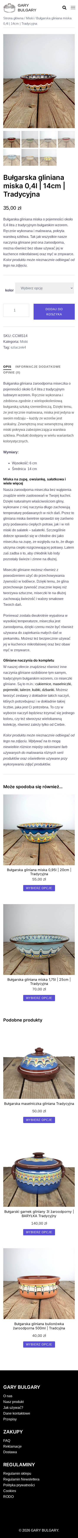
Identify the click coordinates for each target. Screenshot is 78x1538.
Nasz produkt (13, 1402)
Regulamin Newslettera (21, 1479)
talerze (25, 690)
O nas (7, 1396)
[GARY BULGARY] (9, 7)
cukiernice (43, 684)
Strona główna (13, 18)
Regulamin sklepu (17, 1473)
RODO (8, 1497)
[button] (64, 7)
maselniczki (62, 684)
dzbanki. (48, 690)
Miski (30, 18)
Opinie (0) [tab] (11, 372)
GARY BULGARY (27, 7)
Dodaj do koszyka (54, 311)
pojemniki (10, 690)
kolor (9, 290)
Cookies (9, 1491)
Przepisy (10, 1419)
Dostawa (10, 1452)
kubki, (36, 690)
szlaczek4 (18, 347)
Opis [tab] (7, 366)
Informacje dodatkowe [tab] (38, 366)
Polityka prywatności (19, 1485)
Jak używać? (13, 1407)
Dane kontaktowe (16, 1413)
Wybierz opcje (39, 888)
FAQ (6, 1440)
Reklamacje (12, 1446)
